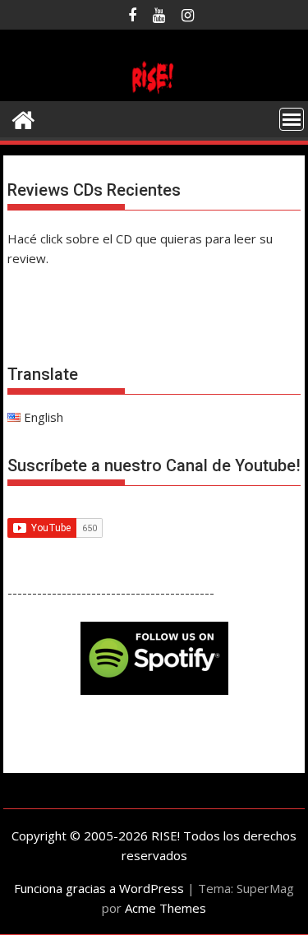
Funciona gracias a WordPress (99, 888)
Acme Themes (165, 908)
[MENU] (291, 119)
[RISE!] (154, 91)
